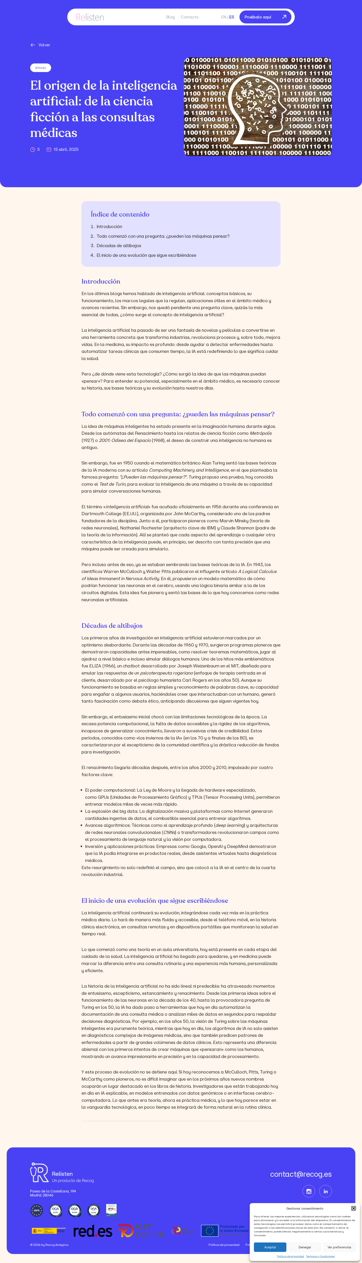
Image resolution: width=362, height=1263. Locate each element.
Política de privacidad (290, 1256)
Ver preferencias (339, 1247)
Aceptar (270, 1247)
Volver (44, 45)
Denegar (305, 1247)
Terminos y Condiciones (320, 1256)
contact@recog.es (301, 1174)
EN (223, 17)
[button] (354, 1208)
